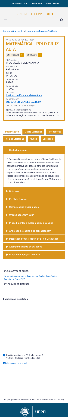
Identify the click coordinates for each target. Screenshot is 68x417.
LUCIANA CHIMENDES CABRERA (23, 102)
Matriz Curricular (33, 131)
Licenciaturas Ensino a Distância (41, 31)
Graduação (17, 31)
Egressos (48, 139)
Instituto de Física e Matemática (24, 95)
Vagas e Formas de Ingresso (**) (20, 106)
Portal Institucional (34, 14)
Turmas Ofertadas (14, 139)
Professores (54, 131)
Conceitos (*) (28, 40)
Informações (12, 131)
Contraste (37, 3)
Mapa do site (52, 3)
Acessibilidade (20, 3)
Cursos (6, 31)
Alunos (33, 139)
